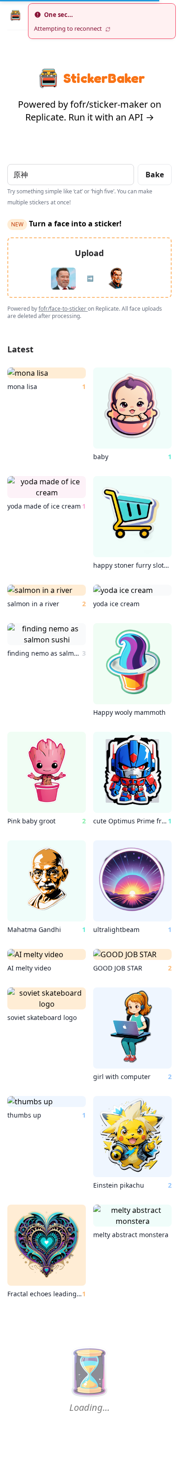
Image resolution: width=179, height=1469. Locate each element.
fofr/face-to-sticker (63, 308)
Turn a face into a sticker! (66, 224)
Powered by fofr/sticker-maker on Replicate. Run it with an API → (89, 110)
